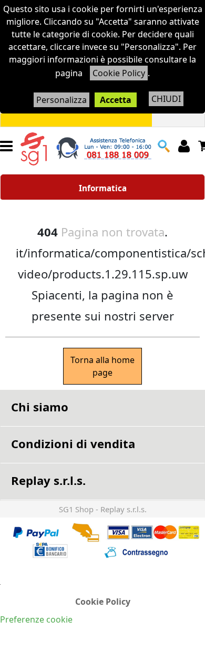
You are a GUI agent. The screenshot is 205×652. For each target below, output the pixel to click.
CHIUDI (166, 99)
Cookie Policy (119, 73)
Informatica (103, 188)
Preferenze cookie (36, 619)
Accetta (115, 100)
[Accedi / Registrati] (185, 146)
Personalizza (61, 100)
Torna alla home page (102, 366)
